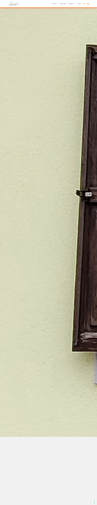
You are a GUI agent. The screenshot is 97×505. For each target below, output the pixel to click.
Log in (84, 3)
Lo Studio (70, 3)
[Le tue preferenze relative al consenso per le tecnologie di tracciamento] (94, 502)
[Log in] (88, 4)
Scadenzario (63, 3)
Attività (54, 3)
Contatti (79, 3)
